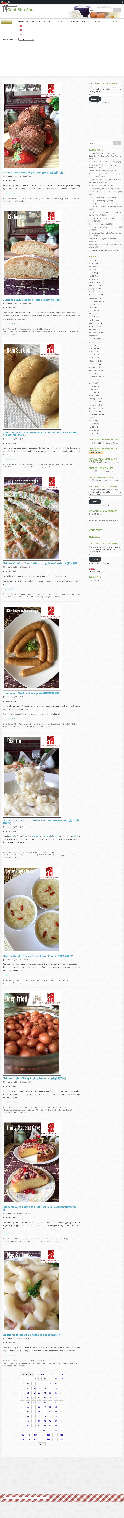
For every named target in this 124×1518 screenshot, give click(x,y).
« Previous (40, 1374)
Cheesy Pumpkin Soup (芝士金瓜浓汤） (103, 201)
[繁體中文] (26, 30)
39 (28, 1397)
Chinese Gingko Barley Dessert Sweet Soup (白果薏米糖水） (38, 956)
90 (45, 1425)
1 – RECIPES (7, 22)
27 (50, 1388)
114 (55, 1439)
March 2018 (93, 263)
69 (61, 1411)
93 (61, 1425)
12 (56, 1379)
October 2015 (93, 336)
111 (35, 1439)
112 (41, 1439)
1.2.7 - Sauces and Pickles (23, 1107)
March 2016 (93, 320)
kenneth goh (7, 201)
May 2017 (92, 276)
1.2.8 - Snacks (38, 464)
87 (28, 1425)
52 (56, 1402)
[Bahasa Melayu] (26, 34)
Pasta (15, 1366)
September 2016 (95, 301)
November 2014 (94, 370)
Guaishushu (56, 199)
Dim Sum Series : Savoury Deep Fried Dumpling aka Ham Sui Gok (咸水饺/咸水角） (40, 434)
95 (27, 1430)
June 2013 (92, 424)
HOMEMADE (27, 726)
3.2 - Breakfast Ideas (41, 329)
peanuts (16, 1112)
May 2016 (92, 314)
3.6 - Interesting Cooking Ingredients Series (44, 724)
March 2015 (93, 358)
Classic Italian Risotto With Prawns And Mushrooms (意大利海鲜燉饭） (41, 822)
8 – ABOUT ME (113, 22)
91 (50, 1425)
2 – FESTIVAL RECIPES (44, 22)
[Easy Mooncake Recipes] (105, 480)
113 (48, 1439)
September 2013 (95, 414)
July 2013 (92, 421)
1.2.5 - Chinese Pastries (23, 464)
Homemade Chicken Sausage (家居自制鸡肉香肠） (32, 693)
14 (22, 1383)
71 (28, 1416)
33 (39, 1393)
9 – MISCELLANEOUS (10, 39)
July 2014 (92, 383)
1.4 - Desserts (10, 980)
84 (56, 1421)
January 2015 (93, 364)
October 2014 (93, 373)
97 (38, 1430)
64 (34, 1411)
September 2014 (95, 377)
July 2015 (92, 345)
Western (21, 1366)
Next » (41, 1444)
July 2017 (92, 270)
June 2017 (92, 273)
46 (22, 1402)
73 (39, 1416)
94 (21, 1430)
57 (39, 1407)
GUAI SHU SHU (45, 199)
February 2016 (94, 323)
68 (56, 1411)
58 (45, 1407)
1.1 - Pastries (9, 199)
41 (39, 1397)
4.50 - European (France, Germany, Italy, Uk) (18, 331)
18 (45, 1383)
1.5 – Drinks (30, 22)
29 (61, 1388)
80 (34, 1421)
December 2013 (94, 405)
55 (28, 1407)
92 (56, 1425)
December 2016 (94, 292)
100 (55, 1430)
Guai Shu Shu (20, 9)
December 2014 (94, 367)
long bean (49, 596)
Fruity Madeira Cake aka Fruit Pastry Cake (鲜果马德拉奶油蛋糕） (40, 1208)
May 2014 (92, 389)
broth (74, 836)
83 (50, 1421)
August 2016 (93, 304)
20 (56, 1383)
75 (50, 1416)
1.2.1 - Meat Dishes (21, 724)
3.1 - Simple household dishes (64, 594)
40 (34, 1397)
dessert (39, 980)
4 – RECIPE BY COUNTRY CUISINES (94, 22)
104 (35, 1435)
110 (28, 1439)
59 (50, 1407)
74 (45, 1416)
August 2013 (93, 417)
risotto (19, 857)
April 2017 (92, 279)
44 (56, 1397)
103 (28, 1435)
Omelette (57, 596)
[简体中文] (26, 26)
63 (28, 1411)
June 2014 (92, 386)
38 (22, 1397)
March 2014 (93, 395)
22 (22, 1388)
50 (45, 1402)
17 (39, 1383)
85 (61, 1421)
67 (50, 1411)
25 (39, 1388)
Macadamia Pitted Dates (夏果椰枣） (102, 185)
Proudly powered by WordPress (14, 1498)
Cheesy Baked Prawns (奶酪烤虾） (101, 224)
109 (22, 1439)
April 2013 (92, 430)
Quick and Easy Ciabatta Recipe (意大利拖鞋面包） (33, 299)
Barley (32, 980)
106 (48, 1435)
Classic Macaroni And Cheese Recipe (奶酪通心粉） (33, 1334)
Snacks (48, 467)
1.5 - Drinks (20, 980)
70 (22, 1416)
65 (39, 1411)
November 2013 (94, 408)
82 (45, 1421)
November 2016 (94, 295)
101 (61, 1430)
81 (39, 1421)
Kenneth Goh (27, 176)
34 (45, 1393)
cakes (70, 1239)
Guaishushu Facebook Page (103, 520)
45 (61, 1397)
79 (28, 1421)
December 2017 (94, 266)
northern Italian (49, 836)
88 (34, 1425)
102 (22, 1435)
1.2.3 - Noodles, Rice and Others (25, 852)
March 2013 (93, 433)
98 (44, 1430)
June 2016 (92, 310)
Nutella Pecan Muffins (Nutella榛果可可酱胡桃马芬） (34, 172)
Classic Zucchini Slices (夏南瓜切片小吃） (103, 171)
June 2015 (92, 348)
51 (50, 1402)
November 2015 (94, 332)
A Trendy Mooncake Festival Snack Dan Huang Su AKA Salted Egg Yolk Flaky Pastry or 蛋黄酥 (105, 156)
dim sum (69, 464)
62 (22, 1411)
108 (61, 1435)
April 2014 (92, 392)
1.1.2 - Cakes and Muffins (24, 199)
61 (61, 1407)
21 (61, 1383)
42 (45, 1397)
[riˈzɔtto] (25, 836)
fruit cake (14, 1241)
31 (28, 1393)
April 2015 (92, 355)
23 (28, 1388)
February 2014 (94, 399)
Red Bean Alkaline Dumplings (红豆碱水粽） (104, 250)
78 (22, 1421)
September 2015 (95, 339)
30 (22, 1393)
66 (45, 1411)
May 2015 (92, 351)
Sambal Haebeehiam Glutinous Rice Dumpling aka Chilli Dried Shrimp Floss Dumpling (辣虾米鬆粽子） (105, 206)
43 (50, 1397)
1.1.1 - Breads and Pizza (23, 329)
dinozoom (44, 1498)
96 (33, 1430)
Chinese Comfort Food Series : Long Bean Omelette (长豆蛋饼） (41, 563)
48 (34, 1402)
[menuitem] (122, 2)
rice (56, 836)
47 (28, 1402)
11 (51, 1379)
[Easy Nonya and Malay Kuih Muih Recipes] (105, 462)
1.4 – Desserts (18, 22)
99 (49, 1430)
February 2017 (94, 285)
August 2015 (93, 342)
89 (39, 1425)
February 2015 (94, 361)
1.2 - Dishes (9, 594)
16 (34, 1383)
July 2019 (92, 260)
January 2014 (93, 402)
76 (56, 1416)
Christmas (6, 1241)
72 (34, 1416)
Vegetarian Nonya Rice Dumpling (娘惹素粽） (105, 189)
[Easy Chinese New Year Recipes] (105, 443)
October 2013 (93, 411)
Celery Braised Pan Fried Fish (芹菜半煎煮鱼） (105, 162)
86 (22, 1425)
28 (56, 1388)
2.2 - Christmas (39, 1239)
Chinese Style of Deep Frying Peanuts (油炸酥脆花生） (35, 1078)
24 (34, 1388)
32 (34, 1393)
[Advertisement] (62, 59)
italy (4, 334)
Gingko (45, 980)
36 (56, 1393)
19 (50, 1383)
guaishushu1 (66, 199)
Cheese (43, 1363)
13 (62, 1379)
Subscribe (95, 99)
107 (55, 1435)
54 (22, 1407)
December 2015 (94, 329)
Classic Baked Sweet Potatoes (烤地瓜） (103, 197)
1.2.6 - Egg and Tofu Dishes (42, 594)
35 (50, 1393)
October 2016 (93, 298)
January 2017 (93, 288)
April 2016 (92, 317)
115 (61, 1439)
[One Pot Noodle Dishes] (105, 471)
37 (61, 1393)
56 (34, 1407)
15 (28, 1383)
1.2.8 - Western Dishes (46, 852)
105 (41, 1435)
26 (45, 1388)
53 (61, 1402)
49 (39, 1402)
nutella (21, 201)
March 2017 (93, 282)
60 (56, 1407)
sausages (47, 726)
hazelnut (75, 199)
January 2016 (93, 326)
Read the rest (9, 193)
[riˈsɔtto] (35, 836)
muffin (15, 201)
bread (43, 331)
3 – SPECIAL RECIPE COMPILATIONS (66, 22)
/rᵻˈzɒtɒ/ (13, 836)
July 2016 (92, 307)
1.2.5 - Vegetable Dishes (22, 594)
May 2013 (92, 427)
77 (61, 1416)
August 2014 (93, 380)
